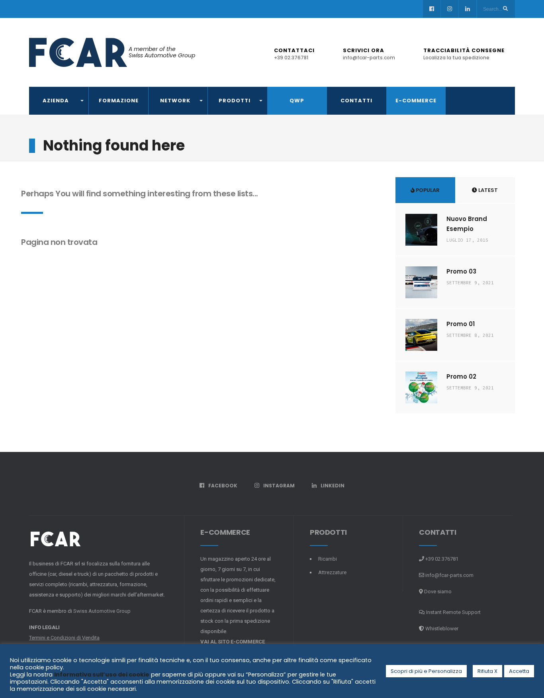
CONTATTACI (294, 54)
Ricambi (327, 559)
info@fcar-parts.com (449, 575)
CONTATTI (356, 100)
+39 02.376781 (441, 559)
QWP (297, 100)
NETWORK (175, 100)
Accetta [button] (519, 671)
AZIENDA (56, 100)
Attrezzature (332, 572)
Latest (487, 190)
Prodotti (234, 100)
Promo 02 (461, 376)
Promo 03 (461, 271)
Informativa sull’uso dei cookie (101, 674)
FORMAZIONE (119, 100)
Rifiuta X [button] (487, 671)
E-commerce (415, 100)
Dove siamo (437, 591)
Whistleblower (441, 629)
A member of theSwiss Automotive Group (162, 52)
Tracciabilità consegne (464, 54)
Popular (427, 190)
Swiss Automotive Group (102, 611)
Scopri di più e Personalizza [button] (426, 671)
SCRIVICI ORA (369, 54)
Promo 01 (460, 324)
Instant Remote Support (453, 612)
